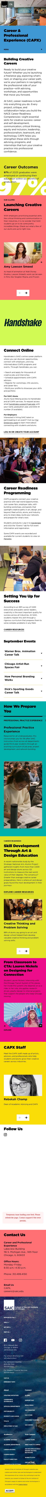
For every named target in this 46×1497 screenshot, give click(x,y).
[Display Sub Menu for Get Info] (10, 1327)
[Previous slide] (20, 293)
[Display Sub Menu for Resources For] (15, 1317)
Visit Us (6, 1378)
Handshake (36, 523)
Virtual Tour (29, 1462)
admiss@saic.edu (10, 1350)
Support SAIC (29, 1400)
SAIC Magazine (30, 1410)
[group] (23, 777)
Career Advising (9, 1449)
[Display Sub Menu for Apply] (8, 1322)
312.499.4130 (19, 1274)
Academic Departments (12, 1445)
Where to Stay (30, 1457)
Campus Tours (30, 1440)
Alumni (27, 1395)
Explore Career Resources (19, 892)
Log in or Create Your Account (21, 432)
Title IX (6, 1421)
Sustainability (9, 1411)
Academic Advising (10, 1440)
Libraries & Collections (12, 1464)
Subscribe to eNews (32, 1420)
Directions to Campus (32, 1445)
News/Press (29, 1405)
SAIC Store (28, 1415)
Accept (10, 1491)
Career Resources (14, 629)
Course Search (9, 1454)
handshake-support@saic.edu (22, 404)
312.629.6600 (9, 1372)
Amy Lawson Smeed (18, 266)
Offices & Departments (12, 1406)
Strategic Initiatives (11, 1395)
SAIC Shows (29, 1425)
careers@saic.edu (14, 1291)
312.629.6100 (9, 1366)
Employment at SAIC (11, 1426)
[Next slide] (26, 293)
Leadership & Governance (8, 1400)
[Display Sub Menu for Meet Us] (9, 1332)
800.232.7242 (9, 1364)
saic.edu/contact (10, 1358)
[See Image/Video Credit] (40, 1025)
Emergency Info (9, 1382)
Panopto (7, 539)
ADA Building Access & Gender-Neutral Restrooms (32, 1450)
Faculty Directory (10, 1459)
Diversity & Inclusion (11, 1416)
